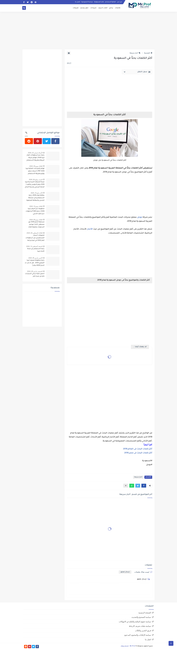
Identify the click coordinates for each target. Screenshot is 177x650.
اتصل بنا (77, 2)
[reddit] (31, 2)
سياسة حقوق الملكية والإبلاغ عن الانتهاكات (135, 621)
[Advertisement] (88, 30)
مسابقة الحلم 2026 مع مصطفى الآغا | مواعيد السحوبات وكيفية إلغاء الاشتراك (36, 224)
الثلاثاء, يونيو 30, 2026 (36, 166)
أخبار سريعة (134, 53)
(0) (68, 63)
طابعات (117, 8)
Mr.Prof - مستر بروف (128, 646)
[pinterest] (35, 2)
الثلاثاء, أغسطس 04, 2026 (35, 233)
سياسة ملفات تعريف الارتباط (140, 626)
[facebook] (24, 2)
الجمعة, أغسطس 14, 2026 (34, 246)
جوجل (139, 217)
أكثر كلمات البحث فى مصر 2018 (138, 453)
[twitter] (27, 2)
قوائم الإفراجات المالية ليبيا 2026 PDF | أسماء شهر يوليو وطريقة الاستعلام (35, 171)
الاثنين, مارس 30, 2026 (35, 258)
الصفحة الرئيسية (144, 612)
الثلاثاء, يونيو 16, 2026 (36, 206)
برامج (111, 8)
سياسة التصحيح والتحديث (141, 617)
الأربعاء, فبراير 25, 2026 (35, 153)
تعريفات (76, 8)
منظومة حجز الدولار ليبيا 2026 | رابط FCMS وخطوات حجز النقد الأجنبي (35, 211)
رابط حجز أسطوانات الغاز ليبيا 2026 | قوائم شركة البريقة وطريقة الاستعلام (35, 157)
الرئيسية (147, 53)
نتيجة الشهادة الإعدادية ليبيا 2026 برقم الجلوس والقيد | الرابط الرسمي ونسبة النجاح (34, 184)
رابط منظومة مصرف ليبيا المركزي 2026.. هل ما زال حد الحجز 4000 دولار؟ (34, 263)
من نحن (119, 2)
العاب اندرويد (102, 8)
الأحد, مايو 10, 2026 (37, 193)
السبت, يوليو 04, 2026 (36, 179)
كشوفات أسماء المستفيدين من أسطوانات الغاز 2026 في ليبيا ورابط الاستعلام (35, 238)
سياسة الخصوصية (87, 2)
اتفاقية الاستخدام (110, 2)
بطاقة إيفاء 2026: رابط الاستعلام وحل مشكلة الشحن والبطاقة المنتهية (35, 198)
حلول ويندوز (84, 8)
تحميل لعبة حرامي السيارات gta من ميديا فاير (34, 275)
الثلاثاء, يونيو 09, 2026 (36, 220)
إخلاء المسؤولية (99, 2)
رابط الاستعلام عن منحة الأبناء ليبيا (35, 250)
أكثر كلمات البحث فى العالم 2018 (137, 449)
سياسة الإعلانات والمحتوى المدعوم (137, 635)
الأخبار (90, 229)
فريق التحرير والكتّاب (143, 630)
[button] (143, 486)
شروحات (93, 8)
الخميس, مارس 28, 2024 (35, 271)
